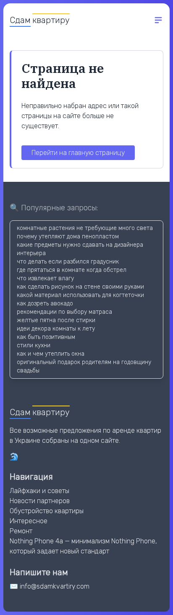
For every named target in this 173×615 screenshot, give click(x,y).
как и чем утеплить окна (50, 353)
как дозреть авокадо (45, 303)
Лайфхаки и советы (39, 491)
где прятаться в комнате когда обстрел (71, 270)
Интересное (28, 521)
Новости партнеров (40, 501)
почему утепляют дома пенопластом (68, 236)
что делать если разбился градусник (68, 261)
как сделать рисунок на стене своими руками (80, 286)
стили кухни (33, 345)
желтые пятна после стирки (56, 320)
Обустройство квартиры (47, 511)
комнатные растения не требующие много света (85, 228)
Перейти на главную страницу (78, 153)
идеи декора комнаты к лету (56, 328)
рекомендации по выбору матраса (64, 311)
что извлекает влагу (45, 278)
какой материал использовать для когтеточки (80, 295)
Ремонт (21, 531)
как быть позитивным (46, 337)
